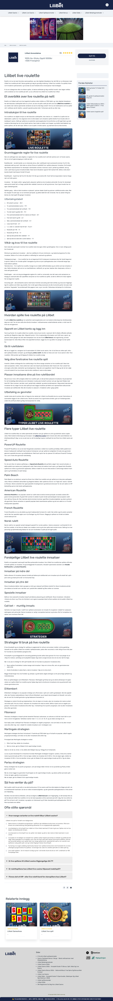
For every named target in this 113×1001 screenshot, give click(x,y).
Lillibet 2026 (41, 982)
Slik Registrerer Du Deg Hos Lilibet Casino (50, 984)
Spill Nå (92, 56)
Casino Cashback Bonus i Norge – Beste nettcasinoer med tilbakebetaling (55, 959)
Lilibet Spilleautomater (46, 13)
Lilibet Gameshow (14, 931)
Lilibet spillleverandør (44, 980)
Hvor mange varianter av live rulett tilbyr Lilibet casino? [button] (33, 816)
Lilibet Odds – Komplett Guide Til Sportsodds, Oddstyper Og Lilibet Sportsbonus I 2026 (58, 977)
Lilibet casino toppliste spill (94, 111)
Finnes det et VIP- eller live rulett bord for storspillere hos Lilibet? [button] (37, 877)
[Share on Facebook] (64, 887)
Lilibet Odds (76, 13)
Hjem (5, 45)
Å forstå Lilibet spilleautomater (47, 956)
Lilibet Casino (12, 13)
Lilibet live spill (47, 931)
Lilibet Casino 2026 (44, 964)
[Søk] (107, 4)
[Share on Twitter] (67, 887)
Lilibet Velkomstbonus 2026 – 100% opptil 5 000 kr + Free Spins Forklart (95, 105)
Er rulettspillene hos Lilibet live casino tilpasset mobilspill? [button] (34, 869)
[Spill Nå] (13, 57)
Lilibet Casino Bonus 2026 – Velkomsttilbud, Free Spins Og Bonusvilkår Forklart (60, 971)
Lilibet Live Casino (28, 13)
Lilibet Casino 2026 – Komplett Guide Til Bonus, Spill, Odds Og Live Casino (58, 967)
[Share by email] (70, 887)
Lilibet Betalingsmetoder (93, 13)
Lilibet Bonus (63, 13)
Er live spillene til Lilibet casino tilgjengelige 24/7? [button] (31, 861)
